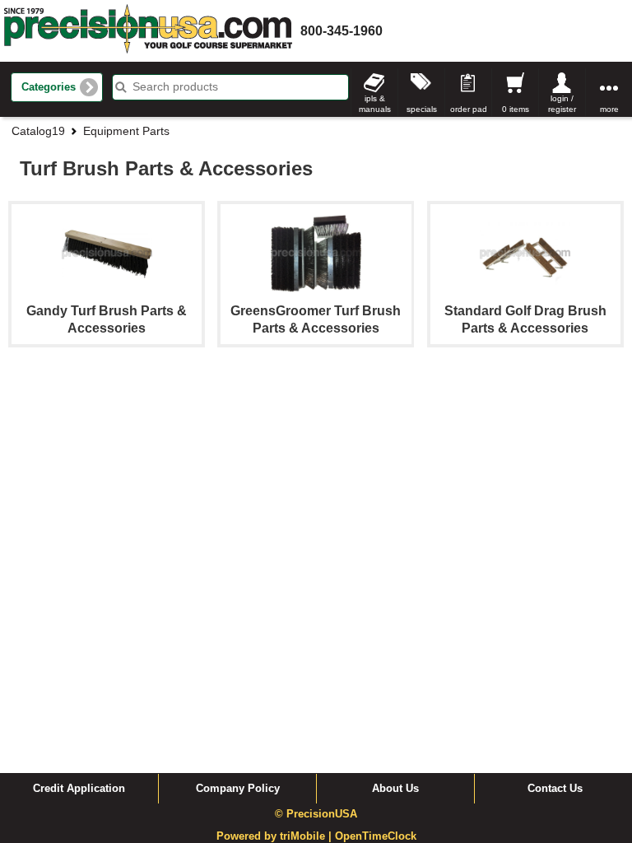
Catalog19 (38, 130)
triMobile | (307, 836)
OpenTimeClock (375, 836)
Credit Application (79, 788)
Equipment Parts (126, 130)
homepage (148, 31)
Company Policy (238, 788)
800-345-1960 (341, 31)
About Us (395, 788)
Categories (48, 87)
